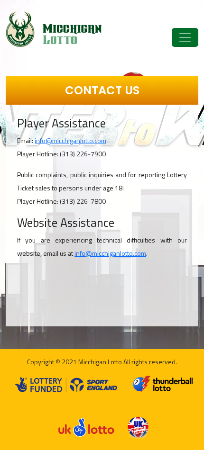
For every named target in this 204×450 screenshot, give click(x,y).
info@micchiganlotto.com (70, 140)
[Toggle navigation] (185, 37)
